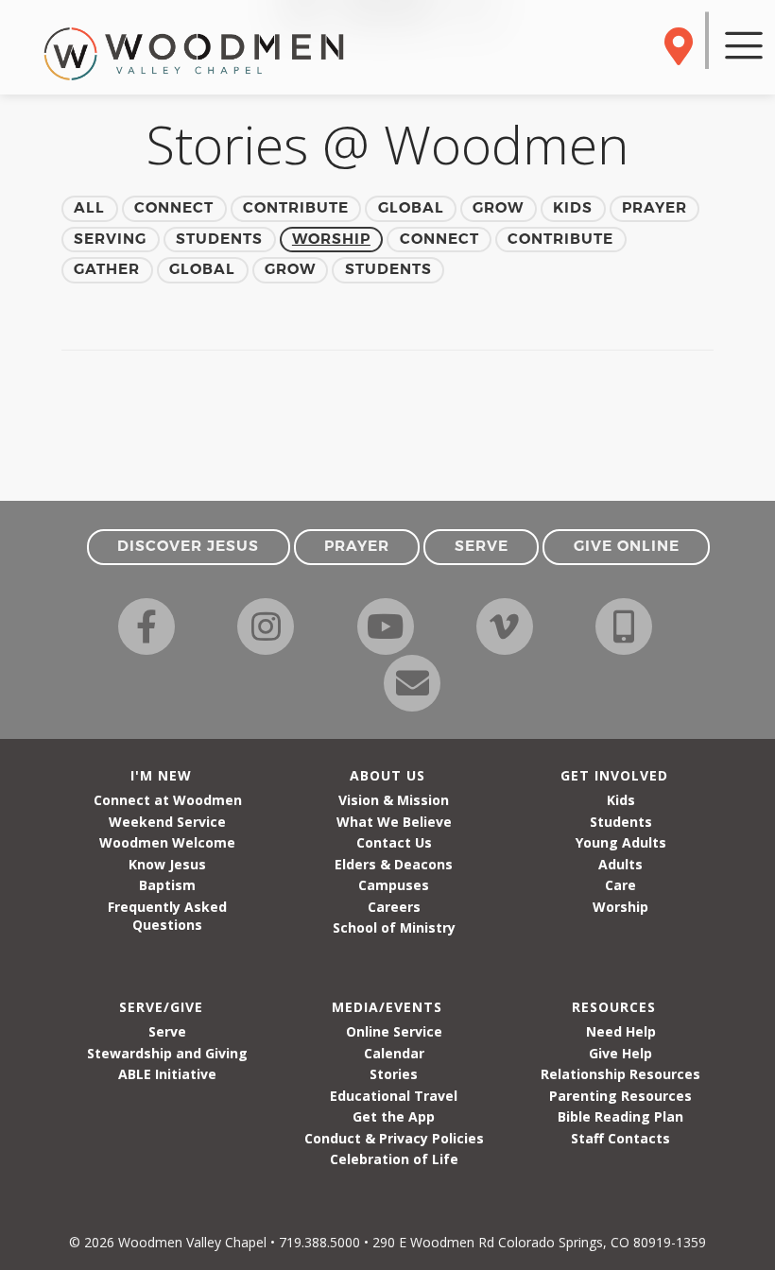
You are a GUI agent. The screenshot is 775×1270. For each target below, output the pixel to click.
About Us (387, 775)
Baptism (167, 885)
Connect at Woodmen (168, 800)
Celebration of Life (394, 1159)
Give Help (620, 1053)
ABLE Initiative (167, 1074)
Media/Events (387, 1007)
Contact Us (394, 842)
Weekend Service (167, 822)
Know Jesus (167, 864)
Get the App (394, 1116)
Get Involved (614, 775)
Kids (621, 800)
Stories (394, 1074)
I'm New (161, 775)
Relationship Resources (620, 1074)
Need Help (621, 1031)
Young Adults (621, 842)
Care (620, 885)
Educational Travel (393, 1096)
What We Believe (394, 822)
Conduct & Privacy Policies (394, 1138)
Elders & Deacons (394, 864)
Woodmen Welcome (167, 842)
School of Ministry (394, 927)
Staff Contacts (620, 1138)
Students (621, 822)
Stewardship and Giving (167, 1053)
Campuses (393, 885)
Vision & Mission (393, 800)
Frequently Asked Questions (167, 916)
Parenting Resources (620, 1096)
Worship (620, 907)
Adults (620, 864)
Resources (614, 1007)
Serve (167, 1031)
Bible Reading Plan (620, 1116)
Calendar (394, 1053)
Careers (394, 907)
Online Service (394, 1031)
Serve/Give (161, 1007)
